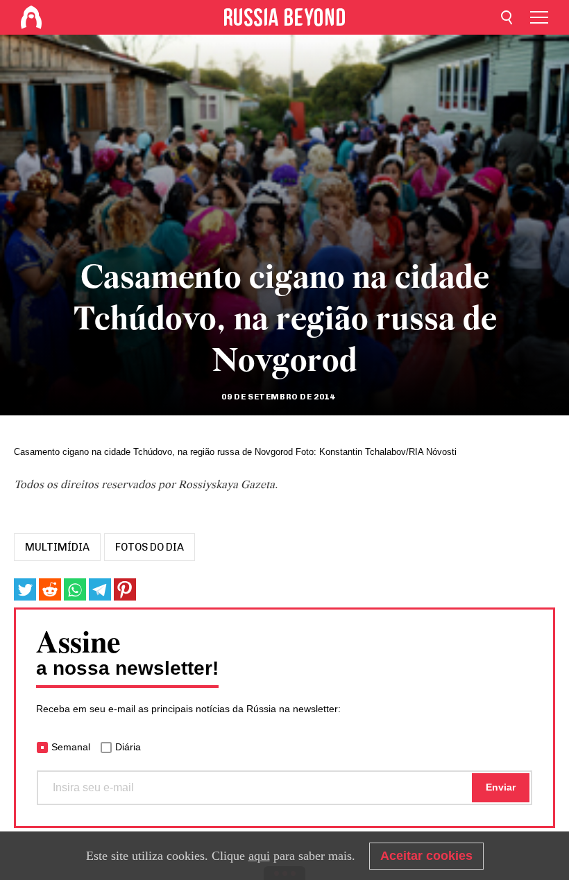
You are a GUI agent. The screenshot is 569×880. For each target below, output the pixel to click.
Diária (128, 746)
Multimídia (57, 547)
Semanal (70, 746)
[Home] (31, 17)
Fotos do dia (149, 547)
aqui (259, 856)
